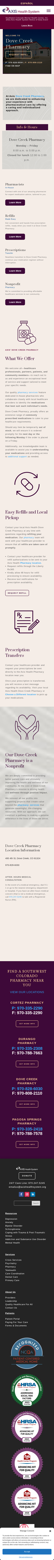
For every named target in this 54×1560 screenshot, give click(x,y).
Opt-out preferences (26, 1557)
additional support (17, 456)
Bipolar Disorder (13, 1226)
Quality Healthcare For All (19, 1304)
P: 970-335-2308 (27, 1048)
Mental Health (12, 1243)
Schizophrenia (12, 1229)
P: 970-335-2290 (27, 1008)
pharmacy (29, 537)
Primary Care (12, 1280)
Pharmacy (10, 1267)
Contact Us (11, 1308)
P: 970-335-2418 (27, 1129)
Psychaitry (11, 1263)
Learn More (15, 202)
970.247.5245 (15, 897)
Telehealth (10, 1270)
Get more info (27, 1024)
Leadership (11, 1301)
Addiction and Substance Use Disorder (25, 1239)
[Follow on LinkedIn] (32, 1194)
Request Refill (18, 55)
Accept (27, 1552)
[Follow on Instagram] (27, 1194)
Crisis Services (13, 1260)
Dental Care (11, 1277)
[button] (50, 1531)
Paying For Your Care (16, 1322)
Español (27, 3)
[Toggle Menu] (49, 10)
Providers (10, 1298)
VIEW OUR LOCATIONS (27, 992)
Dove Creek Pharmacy (30, 96)
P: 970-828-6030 (14, 63)
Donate (27, 1176)
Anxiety (9, 1222)
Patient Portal (12, 1319)
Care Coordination (14, 1273)
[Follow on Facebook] (21, 1194)
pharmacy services (28, 392)
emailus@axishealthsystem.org (27, 1187)
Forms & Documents (16, 1325)
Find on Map (13, 66)
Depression (11, 1219)
